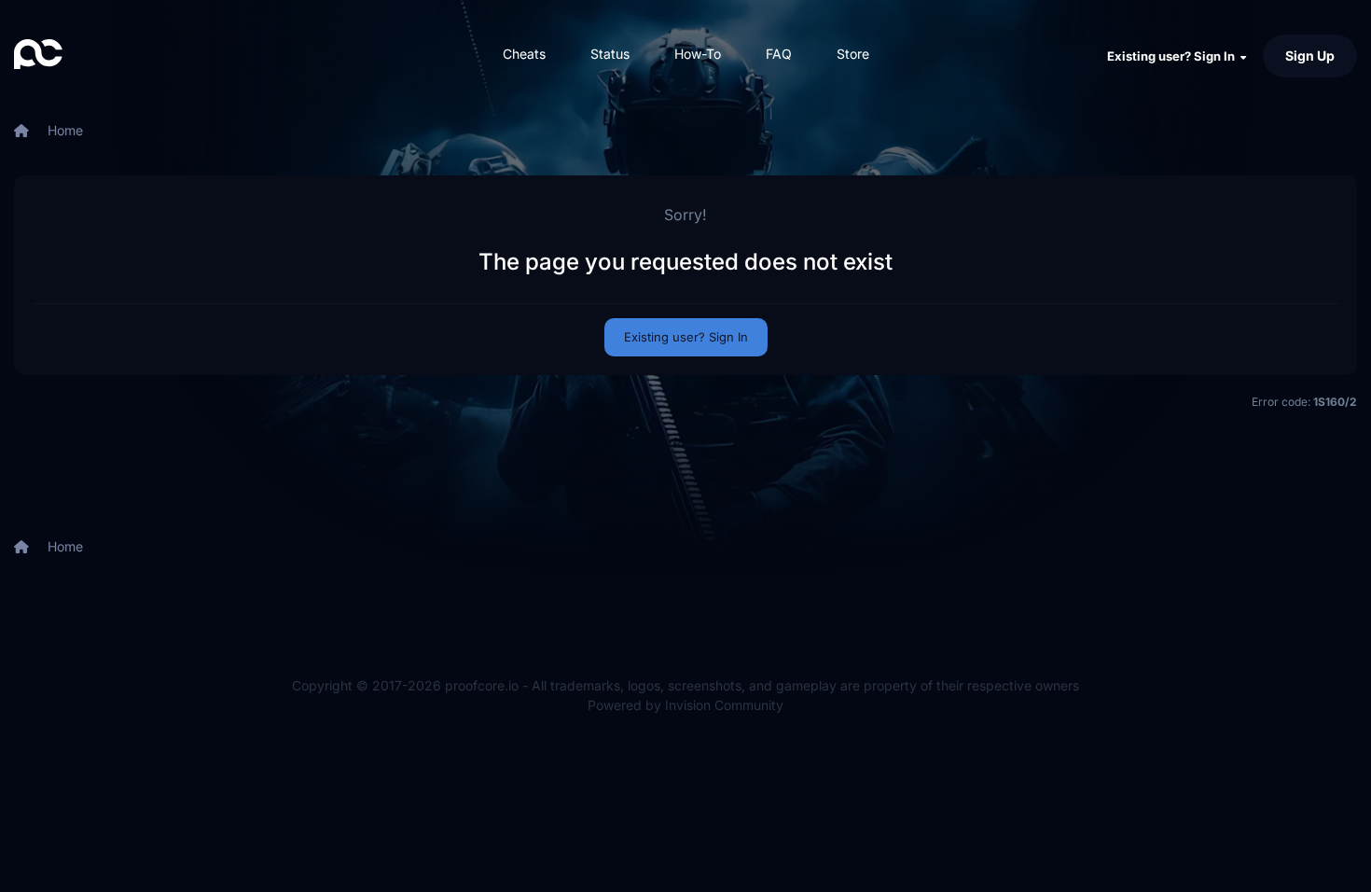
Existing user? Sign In (1173, 56)
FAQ (779, 54)
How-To (697, 54)
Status (610, 54)
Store (853, 54)
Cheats (524, 54)
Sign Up (1310, 55)
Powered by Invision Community (685, 705)
